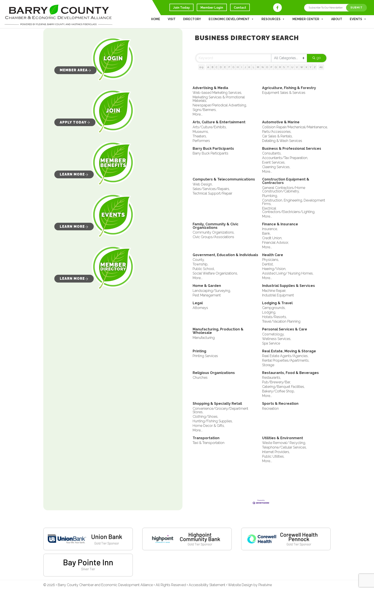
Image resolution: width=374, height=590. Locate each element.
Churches (200, 377)
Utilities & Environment (282, 438)
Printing (199, 351)
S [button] (284, 67)
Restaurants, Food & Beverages (290, 373)
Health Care (272, 255)
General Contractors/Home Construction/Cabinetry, (283, 189)
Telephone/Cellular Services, (284, 447)
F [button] (229, 67)
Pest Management (207, 295)
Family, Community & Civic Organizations (216, 226)
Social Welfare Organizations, (215, 273)
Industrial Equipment (278, 295)
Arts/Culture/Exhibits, (210, 127)
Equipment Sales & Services (283, 92)
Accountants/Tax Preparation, (285, 158)
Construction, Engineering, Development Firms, (293, 202)
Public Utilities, (273, 456)
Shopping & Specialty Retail (217, 404)
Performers (201, 141)
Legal (198, 303)
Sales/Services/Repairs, (211, 189)
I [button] (241, 67)
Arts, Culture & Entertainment (219, 122)
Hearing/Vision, (274, 269)
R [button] (280, 67)
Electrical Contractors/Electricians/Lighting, (288, 210)
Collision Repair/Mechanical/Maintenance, (295, 127)
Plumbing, (270, 196)
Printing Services (205, 356)
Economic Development (229, 19)
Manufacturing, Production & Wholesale (218, 331)
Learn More (72, 174)
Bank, (266, 233)
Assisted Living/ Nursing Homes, (287, 273)
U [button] (292, 67)
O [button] (267, 67)
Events (356, 19)
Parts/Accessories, (276, 131)
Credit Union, (272, 238)
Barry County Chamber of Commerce (58, 15)
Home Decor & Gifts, (209, 425)
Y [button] (310, 67)
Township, (200, 264)
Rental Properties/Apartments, (285, 360)
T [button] (288, 67)
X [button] (306, 67)
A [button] (208, 67)
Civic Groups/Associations (213, 237)
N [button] (263, 67)
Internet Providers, (276, 452)
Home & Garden (207, 286)
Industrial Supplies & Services (288, 286)
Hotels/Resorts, (274, 317)
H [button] (238, 67)
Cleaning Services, (276, 167)
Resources (270, 19)
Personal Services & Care (284, 329)
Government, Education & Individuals (225, 255)
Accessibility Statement (207, 585)
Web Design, (203, 184)
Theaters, (200, 136)
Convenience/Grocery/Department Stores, (220, 410)
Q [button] (276, 67)
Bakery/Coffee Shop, (278, 391)
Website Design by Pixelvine (250, 585)
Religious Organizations (214, 373)
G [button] (233, 67)
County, (199, 260)
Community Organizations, (213, 232)
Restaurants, (271, 377)
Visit (172, 19)
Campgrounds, (273, 308)
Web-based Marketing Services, (217, 92)
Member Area (74, 70)
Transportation (206, 438)
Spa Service (271, 343)
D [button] (221, 67)
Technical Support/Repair (212, 193)
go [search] (318, 58)
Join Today (181, 7)
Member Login (211, 7)
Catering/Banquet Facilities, (283, 386)
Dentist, (268, 264)
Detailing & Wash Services (282, 141)
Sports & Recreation (280, 404)
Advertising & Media (210, 88)
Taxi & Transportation (208, 443)
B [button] (212, 67)
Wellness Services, (276, 339)
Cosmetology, (273, 334)
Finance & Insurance (280, 224)
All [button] (320, 67)
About (336, 19)
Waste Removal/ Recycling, (284, 443)
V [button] (297, 67)
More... (198, 114)
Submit (356, 7)
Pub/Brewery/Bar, (276, 382)
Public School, (204, 269)
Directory (192, 19)
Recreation (270, 408)
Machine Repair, (274, 291)
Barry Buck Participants (213, 149)
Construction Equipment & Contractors (285, 181)
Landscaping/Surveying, (212, 291)
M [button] (258, 67)
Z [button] (315, 67)
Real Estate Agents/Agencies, (285, 356)
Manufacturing (204, 338)
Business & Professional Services (291, 149)
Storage (268, 365)
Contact (240, 7)
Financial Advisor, (275, 242)
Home (155, 19)
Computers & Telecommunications (224, 179)
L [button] (253, 67)
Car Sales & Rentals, (277, 136)
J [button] (245, 67)
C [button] (216, 67)
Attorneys (200, 308)
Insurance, (270, 229)
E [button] (225, 67)
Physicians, (270, 260)
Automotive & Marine (281, 122)
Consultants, (271, 153)
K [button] (249, 67)
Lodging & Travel (277, 303)
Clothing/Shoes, (205, 416)
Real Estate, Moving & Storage (289, 351)
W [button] (301, 67)
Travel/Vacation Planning (281, 321)
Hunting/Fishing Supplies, (213, 421)
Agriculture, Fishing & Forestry (289, 88)
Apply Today (73, 122)
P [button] (271, 67)
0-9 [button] (201, 67)
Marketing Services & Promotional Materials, (219, 99)
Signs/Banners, (204, 110)
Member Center (305, 19)
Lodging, (269, 312)
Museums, (201, 131)
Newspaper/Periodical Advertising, (220, 105)
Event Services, (273, 162)
